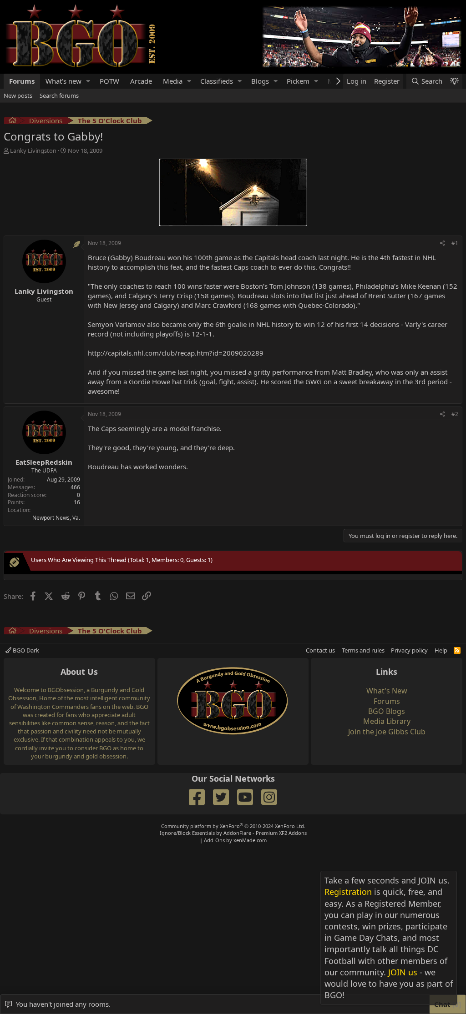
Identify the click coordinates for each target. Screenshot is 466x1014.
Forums (22, 80)
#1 (454, 243)
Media (172, 80)
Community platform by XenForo (233, 826)
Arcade (141, 80)
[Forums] (12, 121)
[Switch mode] (454, 81)
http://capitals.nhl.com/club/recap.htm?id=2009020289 (175, 352)
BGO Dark (25, 650)
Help (441, 650)
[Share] (442, 243)
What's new (63, 80)
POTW (109, 80)
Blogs (260, 80)
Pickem (298, 80)
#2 (454, 414)
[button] (88, 81)
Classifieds (216, 80)
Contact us (320, 650)
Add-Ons (214, 840)
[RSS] (457, 650)
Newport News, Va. (56, 518)
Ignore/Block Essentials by (233, 832)
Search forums (59, 95)
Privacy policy (409, 650)
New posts (18, 95)
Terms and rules (363, 650)
